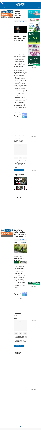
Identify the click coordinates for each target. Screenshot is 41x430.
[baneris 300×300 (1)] (34, 38)
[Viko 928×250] (20, 44)
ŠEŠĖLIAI (24, 23)
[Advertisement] (24, 127)
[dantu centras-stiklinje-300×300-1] (34, 16)
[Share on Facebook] (20, 21)
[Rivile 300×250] (34, 61)
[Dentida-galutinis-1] (34, 50)
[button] (22, 21)
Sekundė (15, 23)
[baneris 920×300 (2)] (20, 262)
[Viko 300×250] (34, 27)
